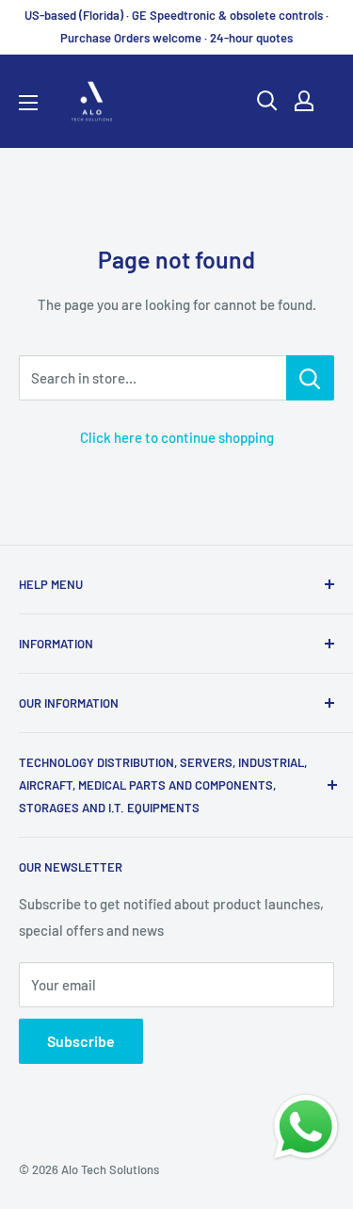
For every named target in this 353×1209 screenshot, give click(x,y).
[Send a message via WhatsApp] (306, 1127)
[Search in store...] (310, 377)
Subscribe (81, 1041)
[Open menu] (28, 102)
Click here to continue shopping (177, 437)
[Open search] (267, 100)
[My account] (304, 100)
